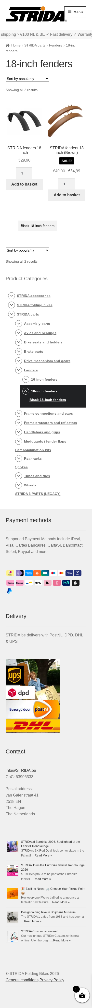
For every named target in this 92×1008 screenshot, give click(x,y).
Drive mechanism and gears (47, 361)
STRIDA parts (34, 45)
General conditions (22, 980)
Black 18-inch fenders (37, 226)
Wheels (30, 485)
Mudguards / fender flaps (45, 441)
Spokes (21, 467)
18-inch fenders (44, 391)
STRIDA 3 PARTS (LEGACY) (38, 494)
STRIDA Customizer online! (39, 931)
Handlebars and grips (42, 432)
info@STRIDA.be (21, 770)
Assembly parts (37, 324)
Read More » (43, 855)
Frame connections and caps (48, 413)
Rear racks (33, 458)
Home (16, 45)
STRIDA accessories (34, 296)
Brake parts (33, 351)
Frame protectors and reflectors (50, 423)
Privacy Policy (51, 980)
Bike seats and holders (43, 342)
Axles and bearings (40, 333)
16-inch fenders (44, 379)
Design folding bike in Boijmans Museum (48, 912)
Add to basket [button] (24, 184)
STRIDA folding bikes (35, 305)
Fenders (55, 45)
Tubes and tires (37, 476)
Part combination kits (33, 450)
